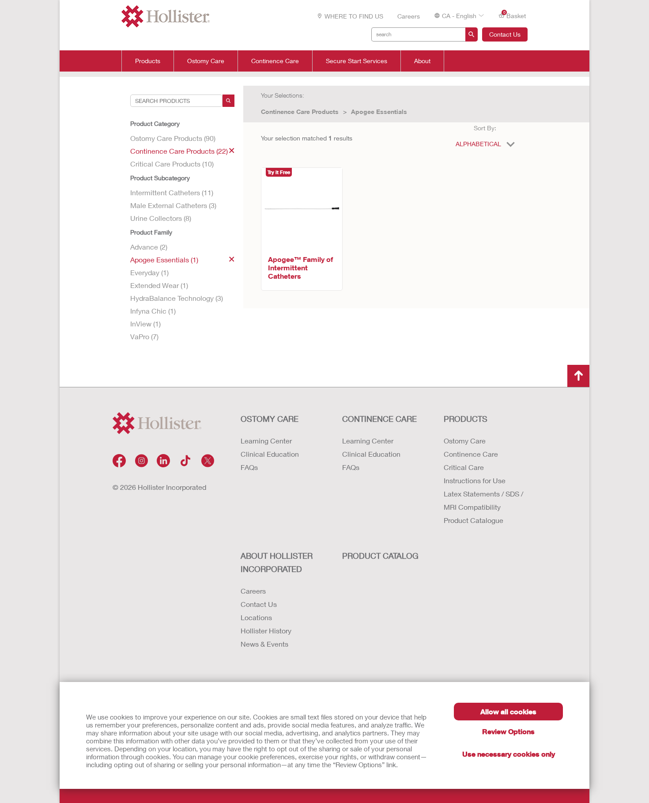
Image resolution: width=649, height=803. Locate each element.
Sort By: (485, 128)
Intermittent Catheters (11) (171, 192)
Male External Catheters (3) (173, 205)
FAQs (249, 467)
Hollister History (266, 630)
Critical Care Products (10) (172, 163)
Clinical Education (270, 454)
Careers (408, 16)
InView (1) (145, 323)
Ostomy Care (205, 60)
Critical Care (464, 467)
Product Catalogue (473, 520)
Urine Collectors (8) (160, 218)
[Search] (228, 101)
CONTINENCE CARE (379, 419)
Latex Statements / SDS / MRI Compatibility (483, 500)
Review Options (508, 731)
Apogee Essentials (379, 111)
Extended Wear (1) (159, 285)
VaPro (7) (144, 336)
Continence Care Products (300, 111)
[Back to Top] (578, 376)
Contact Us (505, 34)
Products (147, 60)
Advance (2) (148, 246)
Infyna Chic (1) (153, 311)
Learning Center (266, 440)
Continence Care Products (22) (179, 151)
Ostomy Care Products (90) (172, 138)
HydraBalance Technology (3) (176, 298)
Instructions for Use (475, 480)
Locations (256, 617)
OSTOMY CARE (269, 419)
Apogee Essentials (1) (164, 259)
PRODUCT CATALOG (380, 556)
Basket (514, 15)
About (422, 60)
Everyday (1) (149, 272)
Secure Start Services (356, 60)
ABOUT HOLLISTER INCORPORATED (277, 562)
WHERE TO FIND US (353, 16)
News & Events (264, 644)
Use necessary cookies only (508, 754)
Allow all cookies (508, 711)
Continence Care (275, 60)
